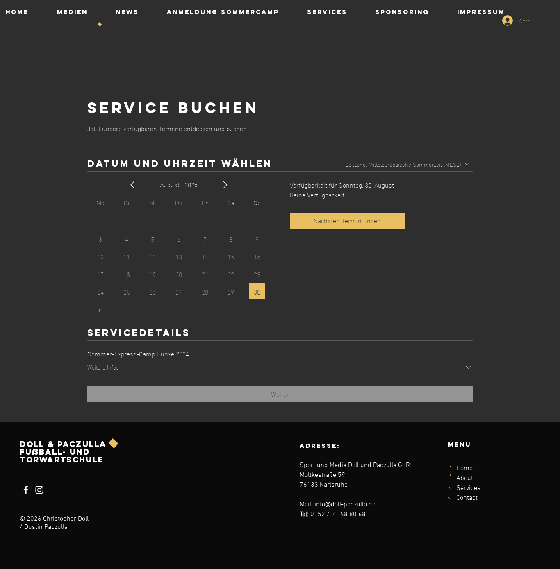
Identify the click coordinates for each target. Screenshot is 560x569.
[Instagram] (39, 490)
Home (464, 469)
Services (468, 488)
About (464, 478)
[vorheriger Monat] (132, 185)
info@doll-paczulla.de (345, 505)
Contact (467, 498)
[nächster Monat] (225, 185)
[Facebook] (25, 490)
